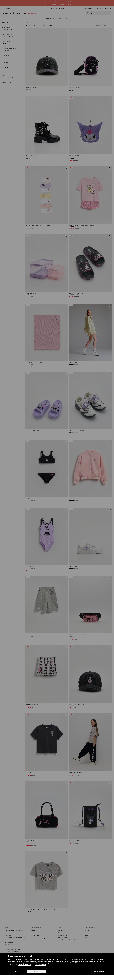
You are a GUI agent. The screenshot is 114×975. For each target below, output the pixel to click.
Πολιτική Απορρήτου (40, 964)
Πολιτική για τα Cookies (24, 964)
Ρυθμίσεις (17, 971)
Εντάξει (36, 971)
